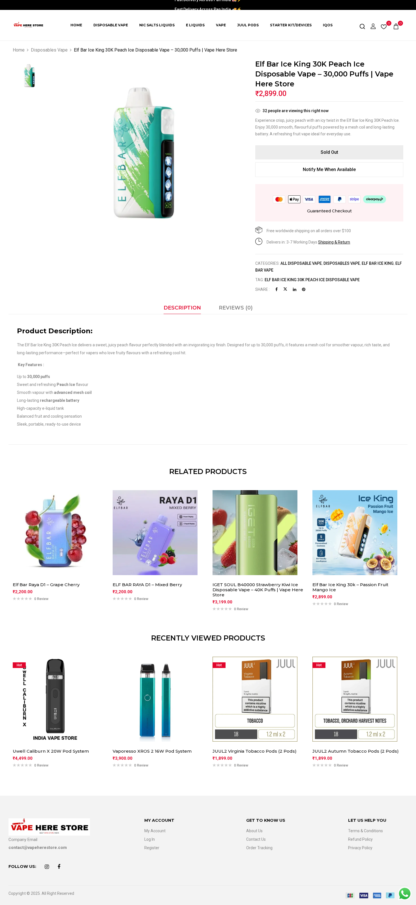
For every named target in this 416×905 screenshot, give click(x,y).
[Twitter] (285, 289)
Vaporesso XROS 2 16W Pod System (152, 751)
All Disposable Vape (301, 263)
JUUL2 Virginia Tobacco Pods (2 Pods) (255, 751)
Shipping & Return (334, 242)
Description (182, 308)
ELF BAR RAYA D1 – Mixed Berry (147, 584)
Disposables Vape (49, 50)
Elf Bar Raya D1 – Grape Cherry (46, 584)
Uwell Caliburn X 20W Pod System (51, 751)
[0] (384, 25)
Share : (262, 289)
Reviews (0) (236, 308)
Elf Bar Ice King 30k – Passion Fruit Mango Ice (350, 587)
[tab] (182, 309)
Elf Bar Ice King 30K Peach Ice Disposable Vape (312, 280)
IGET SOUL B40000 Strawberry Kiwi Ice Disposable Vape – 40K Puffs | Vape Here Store (258, 589)
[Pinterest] (303, 289)
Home (19, 50)
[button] (396, 25)
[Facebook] (276, 289)
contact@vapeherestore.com (37, 847)
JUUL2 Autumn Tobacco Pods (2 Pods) (355, 751)
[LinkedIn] (294, 289)
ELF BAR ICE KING (378, 263)
